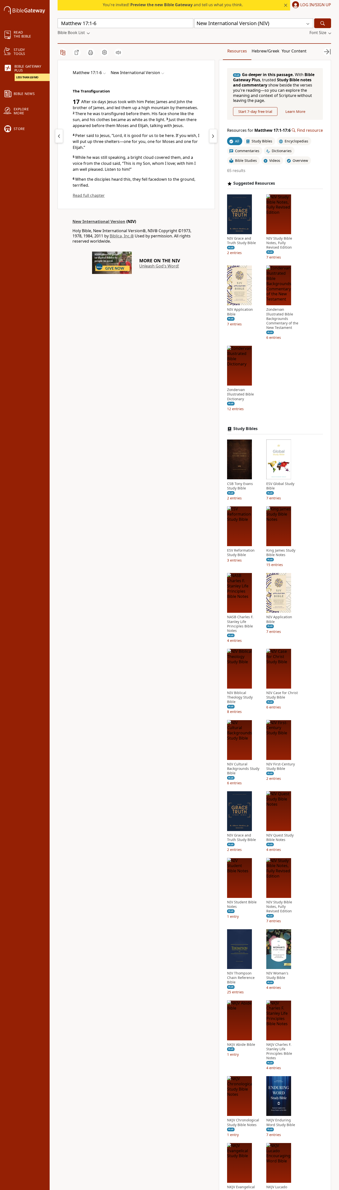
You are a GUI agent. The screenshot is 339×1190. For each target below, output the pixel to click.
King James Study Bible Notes (280, 552)
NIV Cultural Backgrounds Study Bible (243, 768)
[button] (310, 5)
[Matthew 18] (213, 136)
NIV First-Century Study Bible (280, 766)
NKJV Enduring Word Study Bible (280, 1122)
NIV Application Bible (240, 311)
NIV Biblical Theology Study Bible (240, 697)
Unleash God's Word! (159, 266)
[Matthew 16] (59, 136)
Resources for (259, 130)
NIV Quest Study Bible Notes (280, 837)
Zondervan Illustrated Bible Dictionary (240, 394)
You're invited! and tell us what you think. (173, 4)
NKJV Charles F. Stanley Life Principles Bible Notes (279, 1051)
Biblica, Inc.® (122, 236)
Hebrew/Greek (265, 51)
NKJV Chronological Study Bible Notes (243, 1122)
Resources (237, 51)
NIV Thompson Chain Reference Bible (241, 977)
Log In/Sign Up (315, 4)
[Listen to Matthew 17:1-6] (118, 52)
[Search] (322, 23)
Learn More (295, 111)
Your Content (294, 51)
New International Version (98, 221)
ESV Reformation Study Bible (241, 552)
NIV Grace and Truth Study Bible (241, 240)
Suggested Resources (254, 183)
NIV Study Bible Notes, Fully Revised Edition (279, 243)
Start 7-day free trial (255, 111)
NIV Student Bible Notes (242, 904)
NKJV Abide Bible (241, 1044)
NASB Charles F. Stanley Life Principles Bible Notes (240, 624)
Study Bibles (245, 428)
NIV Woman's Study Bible (277, 975)
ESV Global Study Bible (280, 485)
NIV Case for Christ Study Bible (282, 695)
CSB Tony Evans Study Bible (240, 485)
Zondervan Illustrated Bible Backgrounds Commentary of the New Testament (282, 318)
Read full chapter (89, 195)
